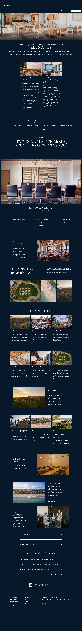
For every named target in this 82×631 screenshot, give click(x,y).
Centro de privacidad (28, 607)
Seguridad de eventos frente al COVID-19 (29, 544)
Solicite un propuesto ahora (28, 107)
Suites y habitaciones (13, 599)
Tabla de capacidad (35, 129)
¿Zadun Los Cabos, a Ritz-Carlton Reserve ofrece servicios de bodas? (35, 569)
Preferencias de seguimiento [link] (30, 603)
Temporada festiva (13, 609)
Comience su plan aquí (41, 152)
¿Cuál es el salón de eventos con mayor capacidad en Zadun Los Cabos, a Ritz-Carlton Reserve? (40, 564)
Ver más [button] (41, 225)
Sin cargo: (48, 601)
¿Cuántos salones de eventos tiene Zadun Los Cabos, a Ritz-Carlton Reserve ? (36, 559)
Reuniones (70, 4)
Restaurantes (45, 4)
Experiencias (57, 4)
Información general (13, 597)
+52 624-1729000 (66, 10)
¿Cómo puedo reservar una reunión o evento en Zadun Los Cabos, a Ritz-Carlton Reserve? (39, 574)
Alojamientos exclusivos (14, 601)
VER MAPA (58, 10)
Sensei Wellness (12, 605)
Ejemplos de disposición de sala (27, 537)
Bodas (75, 4)
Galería (79, 4)
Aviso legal (27, 605)
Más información (41, 214)
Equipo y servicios (46, 129)
